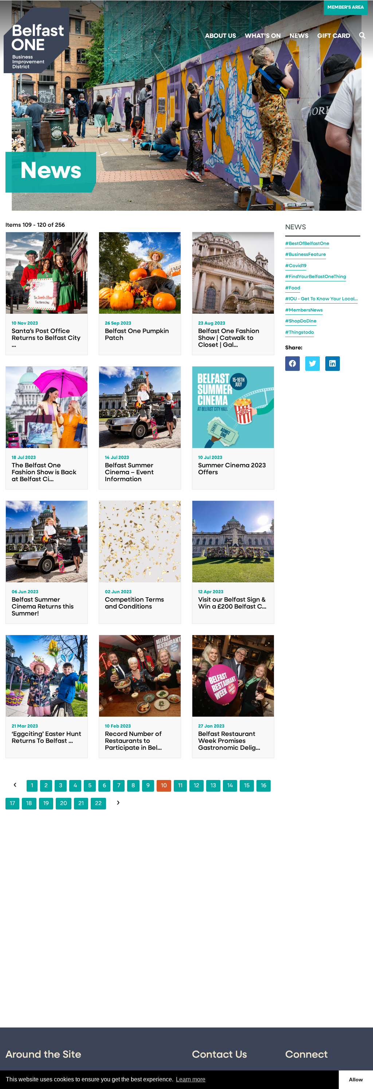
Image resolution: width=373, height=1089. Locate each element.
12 (196, 786)
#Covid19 (295, 266)
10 (164, 786)
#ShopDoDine (301, 321)
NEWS (299, 36)
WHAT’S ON (263, 36)
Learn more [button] (190, 1079)
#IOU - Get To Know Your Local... (321, 299)
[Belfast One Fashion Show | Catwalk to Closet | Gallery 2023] (233, 293)
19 (46, 804)
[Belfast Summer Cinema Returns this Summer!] (46, 562)
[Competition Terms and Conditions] (140, 562)
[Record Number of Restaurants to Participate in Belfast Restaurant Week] (140, 696)
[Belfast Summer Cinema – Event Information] (140, 428)
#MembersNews (304, 310)
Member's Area (345, 7)
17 (12, 804)
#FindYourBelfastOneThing (315, 276)
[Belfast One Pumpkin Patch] (140, 293)
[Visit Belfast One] (36, 40)
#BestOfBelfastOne (307, 243)
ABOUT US (220, 36)
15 (247, 786)
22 (98, 804)
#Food (292, 288)
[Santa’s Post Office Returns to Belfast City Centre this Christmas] (46, 293)
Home (14, 141)
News (295, 227)
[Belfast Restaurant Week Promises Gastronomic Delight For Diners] (233, 696)
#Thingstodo (299, 332)
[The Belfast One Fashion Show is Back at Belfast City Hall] (46, 428)
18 (29, 804)
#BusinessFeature (305, 254)
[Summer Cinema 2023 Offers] (233, 428)
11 (180, 786)
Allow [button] (356, 1079)
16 (263, 786)
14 (230, 786)
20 (63, 804)
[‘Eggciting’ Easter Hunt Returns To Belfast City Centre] (46, 696)
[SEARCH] (362, 36)
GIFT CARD (333, 36)
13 (213, 786)
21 (81, 804)
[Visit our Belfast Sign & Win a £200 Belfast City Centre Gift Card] (233, 562)
